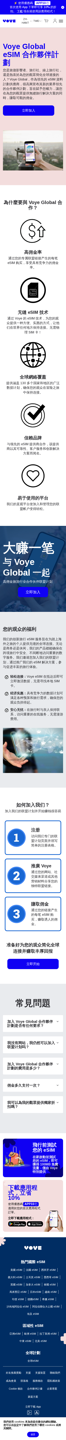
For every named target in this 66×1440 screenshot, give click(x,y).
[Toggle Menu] (61, 21)
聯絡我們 (55, 1372)
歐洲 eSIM (30, 1333)
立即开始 (33, 964)
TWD (36, 20)
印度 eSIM (18, 1299)
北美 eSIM (41, 1341)
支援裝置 (40, 1372)
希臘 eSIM (48, 1299)
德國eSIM (32, 1299)
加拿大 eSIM (33, 1284)
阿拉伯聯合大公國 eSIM (45, 1306)
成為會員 (11, 1380)
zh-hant (25, 21)
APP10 (41, 3)
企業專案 (52, 1388)
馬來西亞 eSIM (18, 1291)
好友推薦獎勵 (13, 1372)
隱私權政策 (53, 1380)
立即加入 (28, 110)
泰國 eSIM (50, 1284)
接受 (33, 1434)
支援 (28, 1372)
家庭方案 (33, 1396)
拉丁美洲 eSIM (48, 1333)
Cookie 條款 (16, 1388)
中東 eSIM (25, 1341)
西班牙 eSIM (48, 1269)
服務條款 (38, 1380)
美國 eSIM (16, 1269)
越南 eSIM (50, 1291)
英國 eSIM (16, 1284)
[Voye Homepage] (9, 21)
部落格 (24, 1380)
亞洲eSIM (15, 1333)
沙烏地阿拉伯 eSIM (18, 1306)
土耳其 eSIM (33, 1277)
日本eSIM (35, 1291)
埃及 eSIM (33, 1313)
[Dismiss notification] (63, 7)
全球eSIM (32, 1360)
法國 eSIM (32, 1269)
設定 (16, 1425)
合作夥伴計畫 (35, 1388)
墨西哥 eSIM (51, 1277)
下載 (20, 11)
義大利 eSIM (15, 1277)
